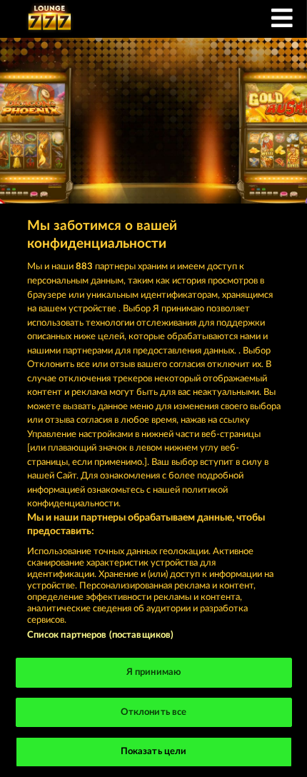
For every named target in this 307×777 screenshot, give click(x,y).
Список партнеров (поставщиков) (100, 635)
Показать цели (154, 751)
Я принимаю (153, 672)
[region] (153, 490)
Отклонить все (154, 712)
